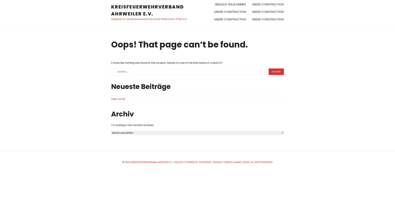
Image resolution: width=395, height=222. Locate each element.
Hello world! (118, 99)
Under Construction (268, 4)
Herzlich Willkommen (230, 4)
